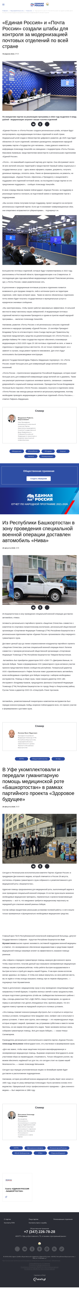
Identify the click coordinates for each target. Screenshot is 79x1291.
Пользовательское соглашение (39, 1263)
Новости (29, 10)
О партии (7, 1219)
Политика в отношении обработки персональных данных (39, 1267)
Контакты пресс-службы (38, 1223)
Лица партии (33, 1219)
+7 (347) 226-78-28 (39, 1232)
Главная (5, 10)
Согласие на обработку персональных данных (39, 1269)
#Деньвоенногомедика (35, 1148)
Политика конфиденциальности (39, 1265)
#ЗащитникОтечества (40, 759)
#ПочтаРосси (32, 451)
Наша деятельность (17, 10)
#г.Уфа (58, 759)
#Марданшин (16, 451)
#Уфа (40, 1153)
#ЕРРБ (21, 759)
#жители (31, 456)
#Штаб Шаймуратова (22, 1153)
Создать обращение (38, 479)
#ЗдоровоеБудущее (58, 1153)
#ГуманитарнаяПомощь (58, 1148)
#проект (63, 451)
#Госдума (48, 451)
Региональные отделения (63, 1219)
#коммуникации (47, 456)
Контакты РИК (9, 1223)
